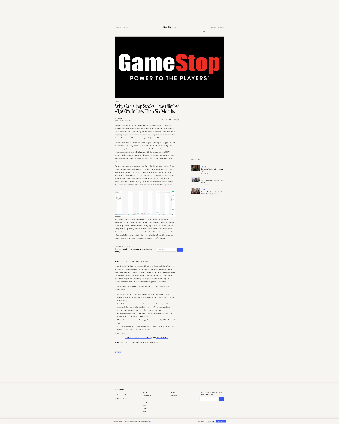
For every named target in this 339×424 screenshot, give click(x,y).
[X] (121, 398)
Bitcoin (161, 135)
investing (118, 352)
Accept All (221, 421)
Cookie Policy (150, 421)
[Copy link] (162, 119)
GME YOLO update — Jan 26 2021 (138, 338)
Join (180, 249)
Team (172, 399)
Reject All (211, 421)
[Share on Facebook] (169, 119)
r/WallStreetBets (129, 138)
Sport (171, 31)
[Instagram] (115, 398)
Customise (201, 421)
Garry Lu (119, 118)
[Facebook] (118, 398)
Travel (143, 31)
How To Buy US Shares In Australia (136, 261)
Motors (158, 31)
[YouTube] (123, 398)
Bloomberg (127, 219)
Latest (118, 31)
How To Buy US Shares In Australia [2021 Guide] (141, 342)
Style (164, 31)
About (173, 392)
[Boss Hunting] (169, 27)
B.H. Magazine (219, 31)
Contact (173, 402)
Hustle (125, 31)
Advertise (174, 395)
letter (123, 172)
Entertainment (134, 31)
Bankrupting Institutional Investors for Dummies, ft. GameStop (149, 266)
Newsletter (208, 31)
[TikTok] (126, 398)
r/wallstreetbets (162, 338)
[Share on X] (166, 119)
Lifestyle (150, 31)
